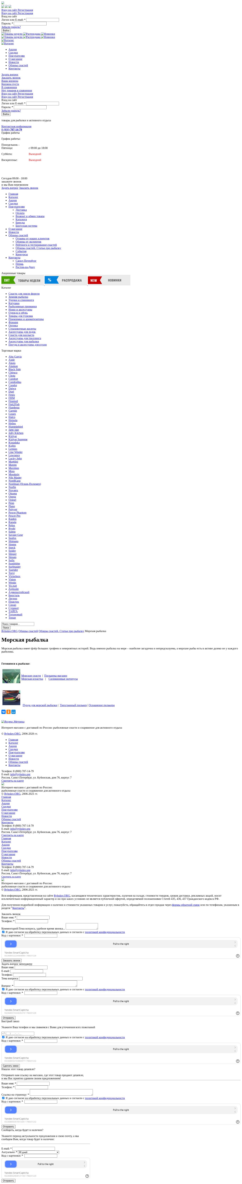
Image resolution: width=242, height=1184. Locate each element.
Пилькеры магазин (55, 675)
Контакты (14, 68)
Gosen (12, 413)
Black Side (15, 369)
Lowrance (14, 455)
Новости (14, 62)
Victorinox (14, 576)
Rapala (12, 522)
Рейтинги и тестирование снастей (36, 244)
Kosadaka (14, 442)
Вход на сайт (9, 9)
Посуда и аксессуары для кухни (28, 344)
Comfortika (15, 382)
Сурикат (14, 608)
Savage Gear (16, 534)
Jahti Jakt (14, 429)
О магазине (15, 58)
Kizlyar (13, 436)
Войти (6, 30)
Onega (12, 496)
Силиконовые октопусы (63, 678)
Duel (11, 391)
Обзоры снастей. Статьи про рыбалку (38, 248)
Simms (12, 544)
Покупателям (17, 55)
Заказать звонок (11, 77)
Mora (12, 471)
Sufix (12, 560)
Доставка (21, 209)
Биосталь (14, 595)
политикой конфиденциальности (105, 932)
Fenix (12, 394)
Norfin (12, 487)
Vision (12, 579)
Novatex (13, 490)
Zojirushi (14, 588)
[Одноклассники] (8, 712)
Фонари (13, 322)
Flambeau (14, 407)
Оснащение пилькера (102, 705)
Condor (13, 385)
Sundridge (14, 563)
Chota (12, 375)
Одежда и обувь (18, 312)
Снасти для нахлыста (21, 335)
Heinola (13, 420)
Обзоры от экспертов (28, 241)
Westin (12, 582)
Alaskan (13, 366)
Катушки (14, 303)
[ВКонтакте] (3, 712)
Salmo (12, 531)
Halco (12, 417)
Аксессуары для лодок (22, 331)
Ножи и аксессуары (20, 309)
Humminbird (16, 426)
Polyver (13, 509)
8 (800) (11, 129)
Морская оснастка (32, 678)
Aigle (12, 359)
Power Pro (14, 515)
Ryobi (12, 528)
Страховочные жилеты (22, 328)
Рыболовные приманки (23, 306)
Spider (12, 550)
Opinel (12, 499)
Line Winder (15, 452)
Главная (13, 193)
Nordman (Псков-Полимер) (25, 483)
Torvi (12, 573)
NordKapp (15, 480)
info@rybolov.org (20, 774)
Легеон (13, 598)
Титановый (15, 614)
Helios (12, 423)
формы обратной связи (186, 904)
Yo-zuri (13, 585)
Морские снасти (31, 675)
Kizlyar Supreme (18, 439)
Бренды (20, 222)
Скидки (13, 52)
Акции (13, 49)
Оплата (20, 213)
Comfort (13, 378)
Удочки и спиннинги (21, 300)
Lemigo (13, 448)
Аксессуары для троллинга (25, 338)
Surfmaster (15, 566)
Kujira (12, 445)
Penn (11, 503)
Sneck (12, 547)
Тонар (12, 617)
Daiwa (12, 388)
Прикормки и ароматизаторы (26, 319)
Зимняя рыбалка (18, 296)
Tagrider (13, 569)
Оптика (13, 325)
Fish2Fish (14, 404)
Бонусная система (26, 225)
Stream (12, 557)
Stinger (12, 553)
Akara (12, 362)
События (21, 251)
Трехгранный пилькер (73, 705)
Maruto (13, 464)
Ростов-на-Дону (25, 267)
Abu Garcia (15, 356)
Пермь (19, 263)
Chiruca (13, 372)
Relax (12, 525)
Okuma (13, 493)
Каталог (13, 197)
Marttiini (13, 461)
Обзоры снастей (18, 65)
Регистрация (25, 9)
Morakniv (14, 474)
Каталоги (21, 219)
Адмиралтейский (19, 592)
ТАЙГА (13, 611)
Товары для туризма (21, 315)
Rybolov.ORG (9, 631)
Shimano (13, 541)
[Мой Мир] (13, 712)
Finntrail (13, 401)
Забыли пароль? (11, 26)
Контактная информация (16, 126)
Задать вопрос (9, 74)
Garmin (13, 410)
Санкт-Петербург (26, 260)
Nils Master (15, 477)
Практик (14, 601)
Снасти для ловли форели (24, 293)
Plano (12, 506)
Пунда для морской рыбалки (40, 705)
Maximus (14, 468)
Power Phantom (17, 512)
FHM (12, 398)
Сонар (12, 604)
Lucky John (15, 458)
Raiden (12, 518)
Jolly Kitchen (16, 433)
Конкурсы (22, 254)
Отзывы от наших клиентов (32, 238)
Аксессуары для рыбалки (24, 341)
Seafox (12, 538)
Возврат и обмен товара (30, 216)
